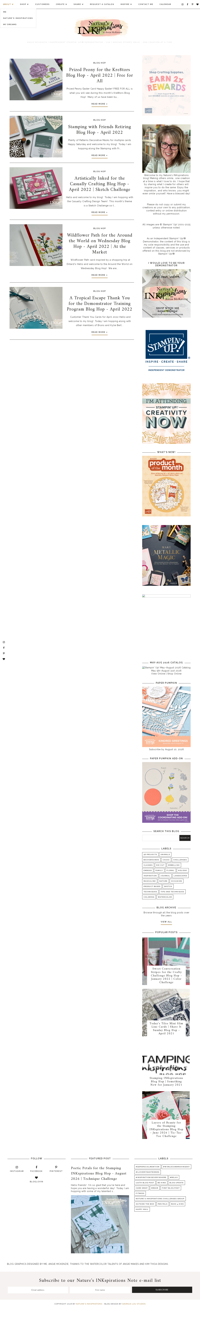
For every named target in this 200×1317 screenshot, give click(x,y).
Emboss (148, 870)
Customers (42, 4)
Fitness (140, 1193)
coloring (149, 897)
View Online (158, 673)
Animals (165, 854)
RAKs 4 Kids (177, 1204)
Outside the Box (145, 1204)
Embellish (174, 865)
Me (5, 12)
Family (159, 870)
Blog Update (177, 1183)
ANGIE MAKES (131, 1264)
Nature (163, 881)
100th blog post (145, 1183)
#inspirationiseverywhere (151, 1177)
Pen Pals (163, 1204)
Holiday (182, 870)
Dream (154, 1188)
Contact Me (145, 4)
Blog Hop (99, 63)
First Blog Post (171, 1188)
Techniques (150, 892)
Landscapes (180, 876)
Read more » (100, 104)
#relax (174, 1177)
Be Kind (162, 1183)
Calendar (165, 4)
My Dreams (10, 24)
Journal (165, 876)
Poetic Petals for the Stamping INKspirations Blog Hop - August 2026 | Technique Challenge (99, 1173)
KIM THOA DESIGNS (156, 1264)
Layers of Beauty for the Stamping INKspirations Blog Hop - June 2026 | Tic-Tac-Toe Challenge (166, 1129)
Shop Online (174, 673)
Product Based (152, 886)
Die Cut (160, 865)
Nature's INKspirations (18, 18)
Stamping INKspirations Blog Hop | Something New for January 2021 (166, 1081)
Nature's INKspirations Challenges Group (160, 1199)
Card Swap (142, 1188)
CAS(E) (166, 860)
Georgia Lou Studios (134, 1304)
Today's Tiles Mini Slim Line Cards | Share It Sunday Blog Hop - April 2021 (166, 1028)
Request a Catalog (102, 4)
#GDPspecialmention (148, 1167)
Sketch (168, 886)
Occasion (176, 881)
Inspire (125, 4)
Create (60, 4)
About (7, 4)
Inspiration (150, 876)
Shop (23, 4)
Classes (148, 865)
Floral (171, 870)
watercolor (165, 897)
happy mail (142, 1209)
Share (77, 4)
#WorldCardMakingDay (176, 1167)
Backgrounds (151, 860)
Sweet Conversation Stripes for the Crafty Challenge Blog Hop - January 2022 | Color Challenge (166, 975)
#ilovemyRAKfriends (147, 1172)
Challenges (180, 860)
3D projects (150, 854)
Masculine (150, 881)
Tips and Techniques (172, 892)
